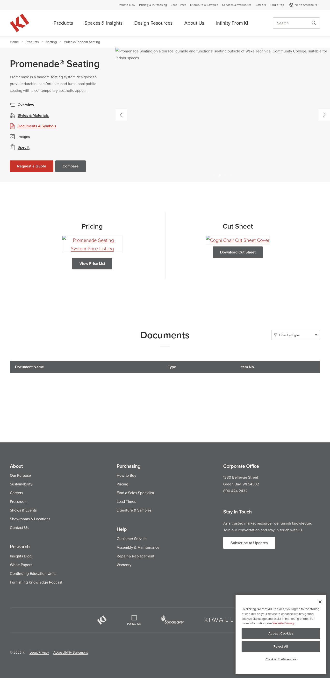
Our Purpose (20, 475)
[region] (281, 634)
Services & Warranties (236, 5)
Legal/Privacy (39, 652)
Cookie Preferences (280, 659)
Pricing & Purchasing (153, 5)
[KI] (102, 620)
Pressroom (19, 501)
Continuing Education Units (33, 573)
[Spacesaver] (172, 620)
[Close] (320, 602)
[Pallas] (134, 620)
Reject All (280, 646)
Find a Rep (277, 5)
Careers (261, 5)
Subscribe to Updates (249, 543)
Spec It (23, 147)
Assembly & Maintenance (138, 547)
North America (304, 5)
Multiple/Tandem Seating (82, 41)
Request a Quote (31, 166)
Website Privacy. (283, 623)
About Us (194, 22)
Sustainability (21, 484)
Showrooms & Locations (30, 518)
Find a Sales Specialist (135, 492)
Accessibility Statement (70, 652)
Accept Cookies (280, 633)
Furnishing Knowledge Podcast (36, 582)
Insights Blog (21, 556)
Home (14, 41)
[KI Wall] (219, 620)
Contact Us (19, 527)
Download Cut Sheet (238, 252)
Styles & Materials (33, 115)
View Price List (92, 263)
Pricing (122, 484)
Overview (26, 105)
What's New (127, 5)
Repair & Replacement (135, 556)
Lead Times (178, 5)
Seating (51, 41)
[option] (222, 115)
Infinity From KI (232, 22)
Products (63, 22)
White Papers (21, 564)
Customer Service (132, 538)
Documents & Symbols (37, 126)
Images (24, 136)
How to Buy (126, 475)
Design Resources (153, 22)
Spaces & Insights (103, 22)
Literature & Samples (204, 5)
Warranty (124, 564)
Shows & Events (23, 510)
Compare (71, 166)
